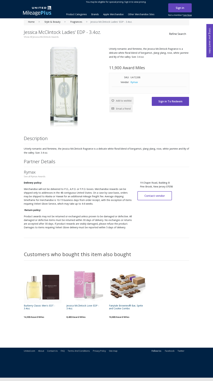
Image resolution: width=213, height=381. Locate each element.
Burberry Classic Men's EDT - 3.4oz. (39, 307)
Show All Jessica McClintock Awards (41, 36)
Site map (113, 350)
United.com (29, 350)
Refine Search (177, 34)
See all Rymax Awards (34, 176)
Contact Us (52, 350)
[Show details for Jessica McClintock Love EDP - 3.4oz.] (85, 284)
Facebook (170, 350)
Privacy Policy (99, 350)
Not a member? (180, 15)
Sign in (180, 8)
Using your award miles (210, 41)
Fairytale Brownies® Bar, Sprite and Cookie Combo (126, 307)
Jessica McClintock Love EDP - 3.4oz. (82, 307)
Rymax (134, 82)
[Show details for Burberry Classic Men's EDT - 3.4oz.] (42, 284)
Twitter (181, 350)
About (41, 350)
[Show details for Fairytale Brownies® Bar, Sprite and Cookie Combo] (128, 284)
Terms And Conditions (79, 350)
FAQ (63, 350)
